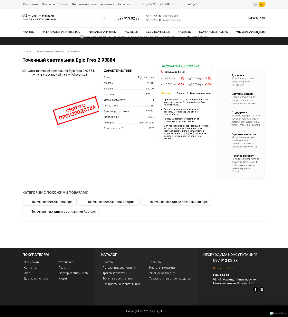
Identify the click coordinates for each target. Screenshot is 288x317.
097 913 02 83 (128, 18)
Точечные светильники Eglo (52, 202)
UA (255, 4)
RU (261, 4)
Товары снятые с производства (170, 278)
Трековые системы (102, 32)
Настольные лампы (213, 32)
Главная (27, 51)
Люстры (28, 32)
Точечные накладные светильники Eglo (178, 202)
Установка (107, 4)
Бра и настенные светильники (122, 284)
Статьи (63, 4)
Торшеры (184, 32)
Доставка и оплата (84, 4)
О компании (30, 4)
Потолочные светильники (61, 32)
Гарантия (124, 4)
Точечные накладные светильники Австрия (64, 211)
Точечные (131, 32)
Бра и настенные (158, 32)
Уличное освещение (250, 32)
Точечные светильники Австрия (111, 202)
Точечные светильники (50, 51)
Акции (192, 4)
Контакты (48, 4)
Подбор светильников (157, 4)
